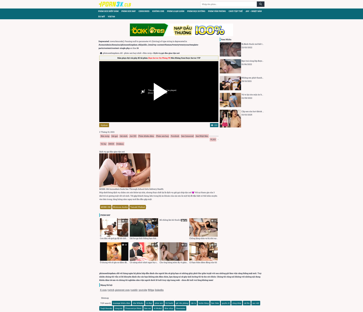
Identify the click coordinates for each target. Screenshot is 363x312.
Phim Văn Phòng (217, 11)
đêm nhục (168, 308)
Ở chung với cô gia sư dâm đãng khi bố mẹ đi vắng (114, 253)
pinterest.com (122, 289)
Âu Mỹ (101, 16)
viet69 (111, 16)
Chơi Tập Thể (236, 11)
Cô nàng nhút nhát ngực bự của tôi (144, 253)
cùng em (119, 308)
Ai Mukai (158, 308)
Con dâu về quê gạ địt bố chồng (114, 229)
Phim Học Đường (196, 11)
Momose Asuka (120, 207)
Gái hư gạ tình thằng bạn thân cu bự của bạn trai (144, 229)
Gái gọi (114, 136)
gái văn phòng (182, 303)
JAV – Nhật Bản (253, 11)
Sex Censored (187, 136)
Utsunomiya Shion (133, 308)
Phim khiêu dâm (146, 136)
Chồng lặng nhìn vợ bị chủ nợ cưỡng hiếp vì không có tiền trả (203, 229)
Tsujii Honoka (106, 308)
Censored (144, 11)
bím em (147, 308)
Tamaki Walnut (137, 207)
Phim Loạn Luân (175, 11)
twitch (110, 289)
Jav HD (133, 136)
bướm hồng (204, 303)
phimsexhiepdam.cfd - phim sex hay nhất (122, 53)
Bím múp (147, 53)
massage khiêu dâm (121, 303)
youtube (143, 289)
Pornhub (175, 136)
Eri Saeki (169, 303)
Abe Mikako (138, 303)
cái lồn (247, 303)
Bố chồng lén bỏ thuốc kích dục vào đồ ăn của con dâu (174, 220)
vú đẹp (149, 303)
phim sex (159, 303)
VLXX (213, 139)
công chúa (236, 303)
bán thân (215, 303)
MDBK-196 (106, 207)
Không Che (158, 11)
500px (151, 289)
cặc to (193, 303)
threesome (180, 308)
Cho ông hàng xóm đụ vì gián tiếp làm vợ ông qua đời (174, 253)
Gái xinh (123, 136)
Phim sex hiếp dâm (108, 11)
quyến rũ (226, 303)
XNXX (111, 143)
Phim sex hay (128, 11)
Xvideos (120, 143)
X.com (103, 289)
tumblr (134, 289)
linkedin (159, 289)
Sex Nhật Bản (202, 136)
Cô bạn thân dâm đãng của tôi (203, 253)
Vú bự (103, 143)
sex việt (255, 303)
